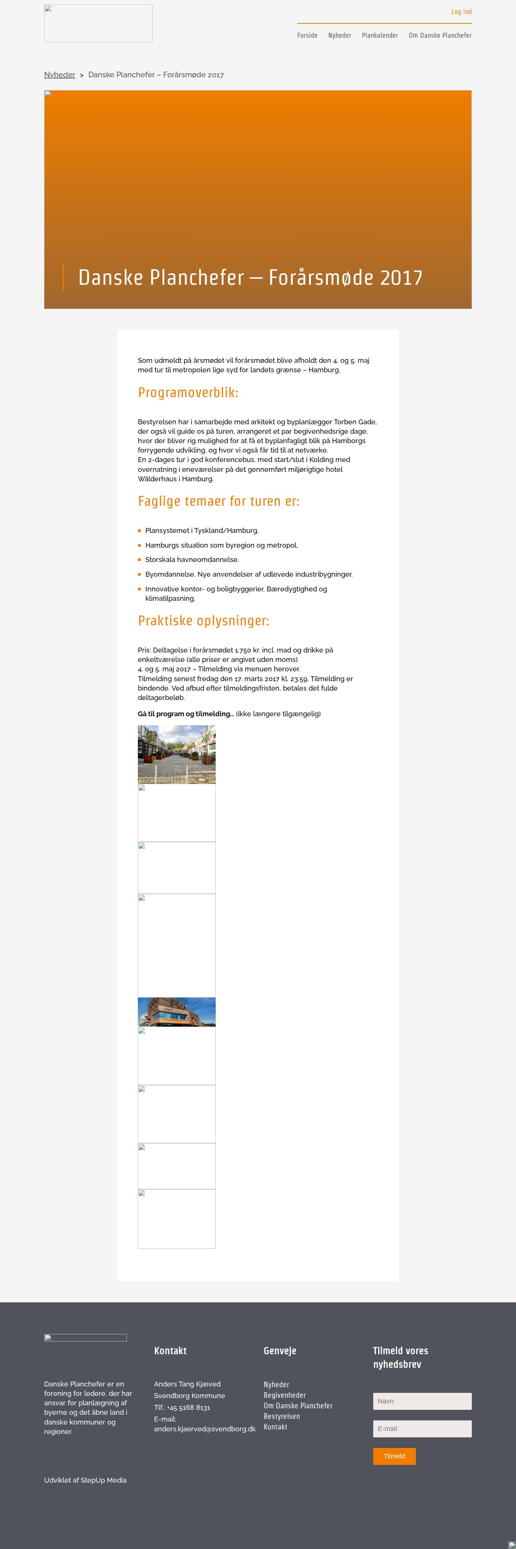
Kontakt (275, 1427)
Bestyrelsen (282, 1416)
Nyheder (339, 35)
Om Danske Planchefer (440, 35)
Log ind (461, 11)
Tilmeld (394, 1456)
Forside (307, 35)
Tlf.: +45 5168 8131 (182, 1407)
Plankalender (380, 35)
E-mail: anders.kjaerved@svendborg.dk (203, 1423)
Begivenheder (285, 1395)
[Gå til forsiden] (98, 23)
